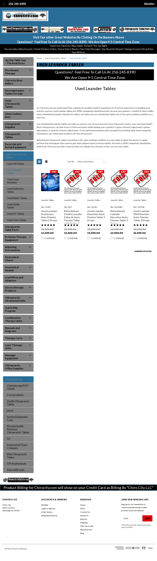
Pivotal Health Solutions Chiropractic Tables (18, 429)
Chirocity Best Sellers (13, 82)
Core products (15, 395)
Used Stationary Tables (15, 190)
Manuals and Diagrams (12, 329)
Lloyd (10, 410)
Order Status (46, 512)
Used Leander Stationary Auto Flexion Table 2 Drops (49, 216)
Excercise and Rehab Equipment (15, 146)
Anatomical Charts (12, 259)
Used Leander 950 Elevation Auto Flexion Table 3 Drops (141, 216)
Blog (82, 533)
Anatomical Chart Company (17, 446)
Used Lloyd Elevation (13, 181)
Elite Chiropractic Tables (17, 456)
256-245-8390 (17, 4)
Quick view (50, 182)
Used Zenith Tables (13, 206)
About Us (84, 515)
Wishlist (149, 4)
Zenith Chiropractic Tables (18, 403)
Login (43, 508)
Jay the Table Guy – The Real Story (15, 62)
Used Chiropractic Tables (16, 156)
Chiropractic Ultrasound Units (15, 299)
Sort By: (71, 161)
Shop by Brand (13, 379)
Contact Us (85, 512)
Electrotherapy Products (14, 289)
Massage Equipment (11, 357)
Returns (83, 519)
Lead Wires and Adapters (14, 279)
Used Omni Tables (16, 219)
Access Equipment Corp (17, 418)
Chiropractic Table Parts (12, 228)
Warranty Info (86, 530)
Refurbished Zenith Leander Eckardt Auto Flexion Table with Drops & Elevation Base (73, 216)
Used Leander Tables (14, 171)
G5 (8, 438)
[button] (20, 29)
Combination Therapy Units (13, 319)
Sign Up (52, 508)
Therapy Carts (13, 338)
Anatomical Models (12, 269)
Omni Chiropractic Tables (12, 103)
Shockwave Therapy (12, 72)
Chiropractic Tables (12, 135)
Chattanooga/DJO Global (17, 387)
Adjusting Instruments (12, 248)
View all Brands (16, 469)
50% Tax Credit (86, 526)
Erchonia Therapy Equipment (15, 238)
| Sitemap (23, 549)
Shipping (84, 522)
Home (39, 58)
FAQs (82, 508)
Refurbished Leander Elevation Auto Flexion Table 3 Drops (119, 216)
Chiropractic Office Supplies (14, 367)
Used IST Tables (15, 213)
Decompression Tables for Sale (14, 92)
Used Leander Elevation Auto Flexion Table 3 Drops (96, 216)
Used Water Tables (17, 198)
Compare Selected (142, 251)
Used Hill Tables (15, 163)
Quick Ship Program (11, 309)
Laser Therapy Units (13, 346)
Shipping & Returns (49, 515)
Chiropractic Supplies (12, 125)
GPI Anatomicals (16, 463)
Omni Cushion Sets (13, 115)
